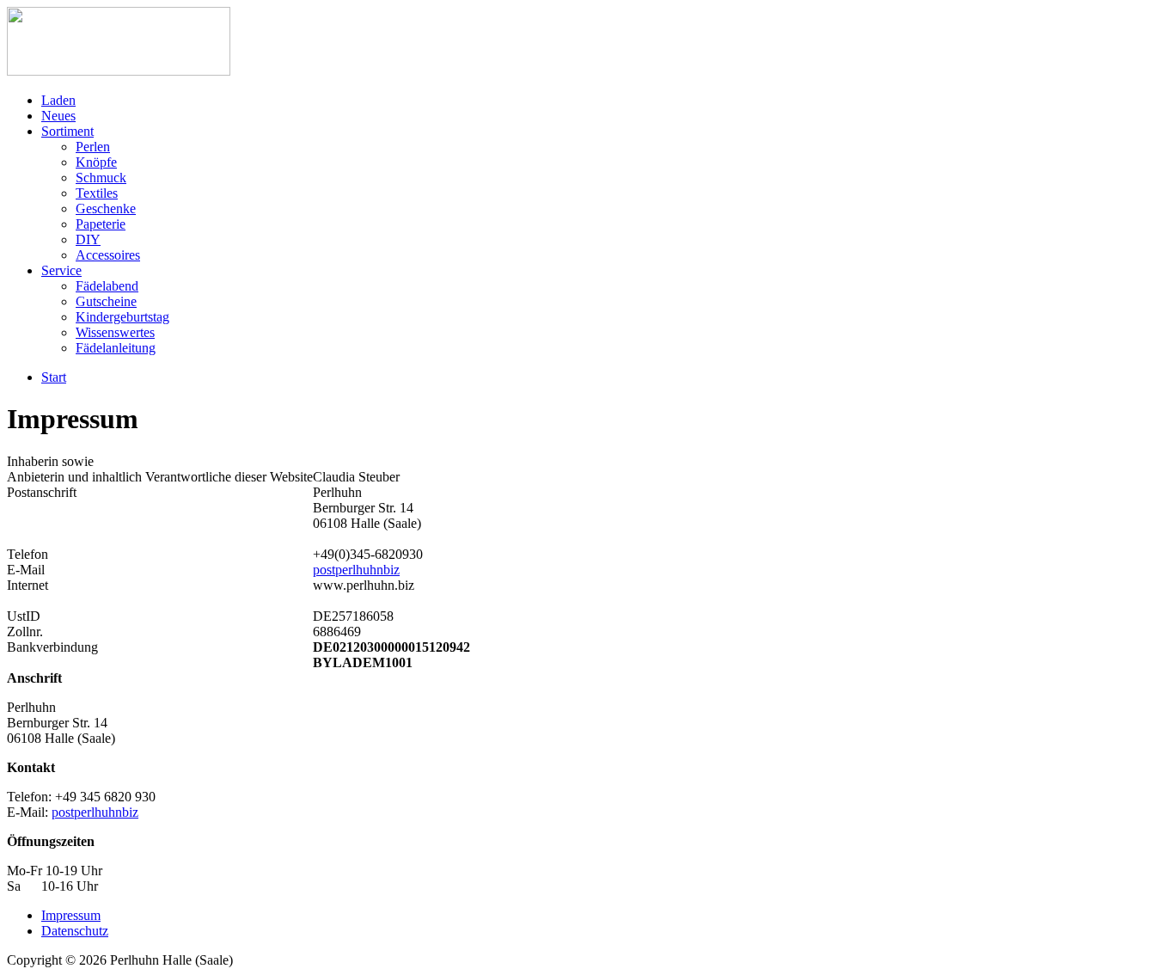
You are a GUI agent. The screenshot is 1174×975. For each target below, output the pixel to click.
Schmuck (101, 177)
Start (53, 377)
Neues (58, 115)
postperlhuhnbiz (356, 569)
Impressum (71, 915)
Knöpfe (96, 162)
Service (61, 270)
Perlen (93, 146)
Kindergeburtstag (122, 317)
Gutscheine (106, 301)
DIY (88, 239)
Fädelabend (107, 286)
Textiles (97, 193)
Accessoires (108, 255)
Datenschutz (74, 930)
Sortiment (67, 131)
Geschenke (106, 208)
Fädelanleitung (116, 347)
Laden (58, 100)
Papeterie (100, 224)
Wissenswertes (115, 332)
